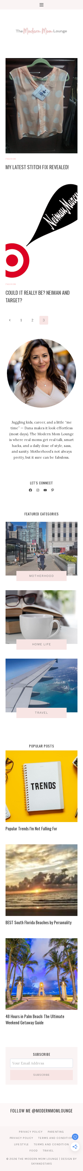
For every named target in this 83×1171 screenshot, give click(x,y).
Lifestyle (21, 1144)
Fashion (11, 158)
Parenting (56, 1131)
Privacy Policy (31, 1131)
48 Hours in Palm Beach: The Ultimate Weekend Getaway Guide (35, 1019)
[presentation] (41, 105)
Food (34, 1150)
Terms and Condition (55, 1138)
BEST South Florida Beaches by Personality (38, 922)
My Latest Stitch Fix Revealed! (37, 167)
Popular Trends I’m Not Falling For (31, 828)
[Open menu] (41, 4)
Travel (48, 1150)
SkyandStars (41, 1163)
